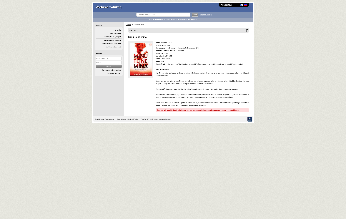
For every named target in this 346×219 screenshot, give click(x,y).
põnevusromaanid (203, 64)
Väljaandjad (182, 20)
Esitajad (174, 20)
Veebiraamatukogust (113, 47)
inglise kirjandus (172, 64)
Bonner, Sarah (166, 43)
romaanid (192, 64)
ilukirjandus (183, 64)
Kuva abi (132, 30)
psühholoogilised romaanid (222, 64)
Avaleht (118, 30)
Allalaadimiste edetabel (112, 40)
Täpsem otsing (206, 15)
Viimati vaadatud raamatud (111, 43)
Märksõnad (192, 20)
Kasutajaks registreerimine (111, 70)
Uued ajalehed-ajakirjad (112, 37)
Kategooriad (158, 20)
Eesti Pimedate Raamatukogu (104, 119)
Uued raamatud (115, 33)
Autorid (166, 20)
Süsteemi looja (249, 119)
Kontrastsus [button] (226, 5)
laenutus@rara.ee (165, 119)
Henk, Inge (166, 45)
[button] (234, 5)
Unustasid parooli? (114, 73)
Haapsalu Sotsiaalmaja (186, 48)
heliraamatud (238, 64)
